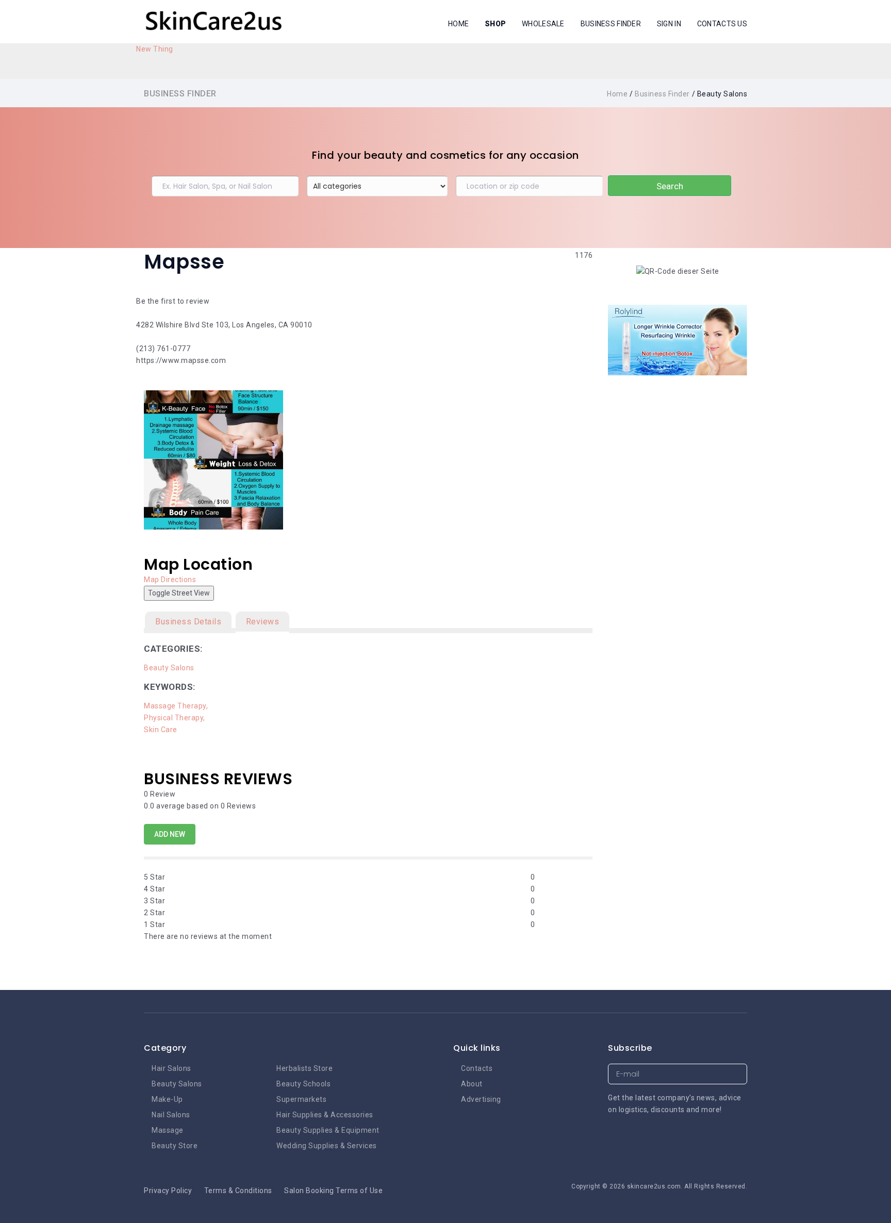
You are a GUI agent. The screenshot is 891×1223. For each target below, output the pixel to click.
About (472, 1084)
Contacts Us (722, 24)
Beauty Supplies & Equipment (328, 1130)
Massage (168, 1130)
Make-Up (167, 1099)
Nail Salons (171, 1115)
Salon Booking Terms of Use (333, 1190)
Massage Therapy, (177, 706)
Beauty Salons (169, 668)
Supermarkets (301, 1099)
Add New (169, 834)
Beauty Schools (303, 1084)
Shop (495, 24)
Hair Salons (171, 1068)
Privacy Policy (168, 1190)
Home (458, 24)
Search (669, 186)
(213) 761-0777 (163, 348)
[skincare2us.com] (213, 20)
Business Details (188, 621)
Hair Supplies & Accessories (324, 1115)
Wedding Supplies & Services (326, 1146)
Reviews (262, 621)
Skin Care (160, 729)
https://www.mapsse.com (181, 360)
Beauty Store (174, 1146)
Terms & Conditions (238, 1190)
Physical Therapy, (175, 718)
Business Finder (611, 24)
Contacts (476, 1068)
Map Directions (170, 579)
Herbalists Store (304, 1068)
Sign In (669, 24)
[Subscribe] (737, 1074)
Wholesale (543, 24)
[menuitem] (154, 49)
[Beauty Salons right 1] (677, 339)
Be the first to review (172, 301)
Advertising (481, 1099)
